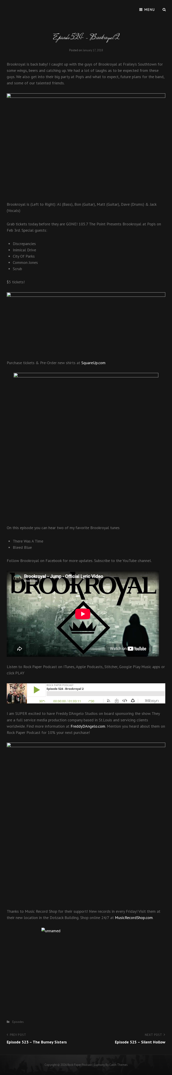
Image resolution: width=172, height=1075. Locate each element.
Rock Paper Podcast (79, 1065)
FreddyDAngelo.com (88, 726)
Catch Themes (118, 1065)
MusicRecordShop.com (134, 917)
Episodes (18, 1022)
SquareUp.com (93, 362)
